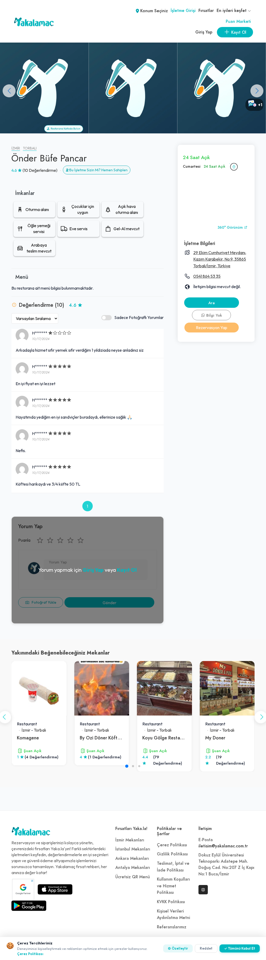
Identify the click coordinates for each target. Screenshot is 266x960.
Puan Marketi (238, 21)
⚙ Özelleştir (178, 948)
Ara (211, 302)
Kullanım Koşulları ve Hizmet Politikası (173, 885)
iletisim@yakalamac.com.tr (223, 846)
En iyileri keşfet (232, 10)
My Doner (215, 737)
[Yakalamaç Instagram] (203, 889)
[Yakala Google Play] (28, 906)
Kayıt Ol (127, 570)
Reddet (206, 948)
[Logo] (30, 832)
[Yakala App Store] (55, 889)
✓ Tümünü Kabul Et (239, 948)
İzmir (15, 148)
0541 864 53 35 (207, 276)
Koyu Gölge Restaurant (166, 737)
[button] (256, 90)
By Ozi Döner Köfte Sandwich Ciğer (117, 737)
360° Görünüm (230, 227)
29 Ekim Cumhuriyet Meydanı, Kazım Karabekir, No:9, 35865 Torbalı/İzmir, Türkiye (219, 259)
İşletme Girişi (183, 10)
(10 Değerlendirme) (40, 170)
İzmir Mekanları (129, 840)
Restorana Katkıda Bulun (65, 128)
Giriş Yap (203, 32)
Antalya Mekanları (132, 867)
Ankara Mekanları (132, 858)
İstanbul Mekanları (132, 849)
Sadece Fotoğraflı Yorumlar (139, 317)
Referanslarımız (171, 927)
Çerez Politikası (172, 845)
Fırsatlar (206, 10)
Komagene (28, 737)
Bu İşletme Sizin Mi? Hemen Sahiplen (98, 170)
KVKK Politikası (171, 902)
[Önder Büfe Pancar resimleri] (221, 88)
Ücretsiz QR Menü (132, 877)
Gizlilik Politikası (172, 854)
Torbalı (30, 148)
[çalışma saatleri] (234, 166)
